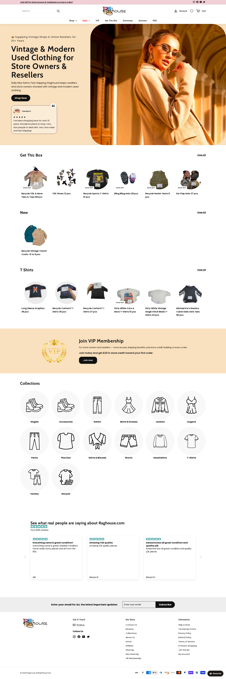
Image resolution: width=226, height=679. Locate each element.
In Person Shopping (187, 645)
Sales (85, 20)
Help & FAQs (184, 624)
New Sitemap (132, 654)
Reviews (130, 629)
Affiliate (129, 645)
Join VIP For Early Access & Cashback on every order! (46, 2)
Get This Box (111, 20)
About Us (130, 637)
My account (184, 654)
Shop (72, 20)
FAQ (155, 20)
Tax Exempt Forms (187, 629)
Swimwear (128, 20)
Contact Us (131, 624)
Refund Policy (184, 637)
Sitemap (130, 650)
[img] (114, 526)
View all (201, 155)
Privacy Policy (184, 633)
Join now (88, 360)
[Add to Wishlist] (48, 173)
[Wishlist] (192, 11)
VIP (97, 20)
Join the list (184, 650)
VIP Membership (133, 658)
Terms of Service (186, 641)
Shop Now (21, 98)
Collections (131, 633)
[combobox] (41, 11)
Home (129, 641)
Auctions (143, 20)
